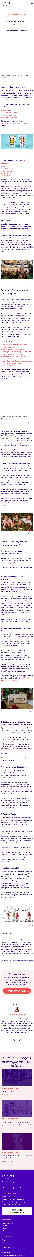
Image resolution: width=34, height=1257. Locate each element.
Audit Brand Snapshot (8, 1197)
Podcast (4, 1245)
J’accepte (4, 77)
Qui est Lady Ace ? (7, 1223)
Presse (4, 1228)
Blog (3, 1240)
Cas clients (5, 1225)
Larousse (4, 123)
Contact (4, 1230)
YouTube (4, 1242)
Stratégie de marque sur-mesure (11, 1204)
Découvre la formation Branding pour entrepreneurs (17, 990)
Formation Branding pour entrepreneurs (13, 1199)
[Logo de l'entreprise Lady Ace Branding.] (6, 5)
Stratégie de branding (17, 14)
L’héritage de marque (8, 1091)
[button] (17, 1211)
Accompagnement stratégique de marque (14, 1202)
